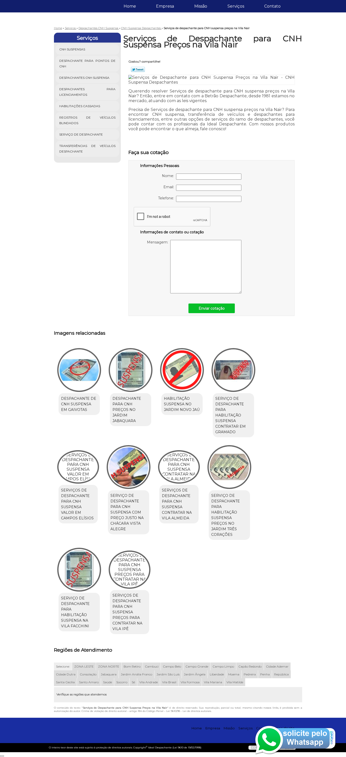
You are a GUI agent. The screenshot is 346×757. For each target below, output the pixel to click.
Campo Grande (196, 666)
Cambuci (152, 666)
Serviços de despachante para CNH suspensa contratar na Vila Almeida (177, 504)
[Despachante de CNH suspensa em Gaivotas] (79, 370)
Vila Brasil (169, 682)
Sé (133, 682)
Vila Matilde (234, 682)
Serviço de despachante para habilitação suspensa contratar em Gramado (230, 415)
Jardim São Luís (168, 674)
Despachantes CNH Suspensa (84, 78)
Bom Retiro (132, 666)
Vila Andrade (148, 682)
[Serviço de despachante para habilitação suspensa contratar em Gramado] (233, 370)
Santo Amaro (89, 682)
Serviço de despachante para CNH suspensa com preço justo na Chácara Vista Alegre (127, 512)
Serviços (235, 6)
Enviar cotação (212, 308)
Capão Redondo (250, 666)
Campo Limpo (223, 666)
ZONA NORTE (108, 666)
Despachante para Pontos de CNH (87, 63)
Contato (272, 6)
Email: (169, 187)
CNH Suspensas (72, 49)
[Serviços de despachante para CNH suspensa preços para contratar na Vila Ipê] (129, 570)
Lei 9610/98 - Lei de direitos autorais (188, 711)
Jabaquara (109, 674)
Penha (265, 674)
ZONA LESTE (84, 666)
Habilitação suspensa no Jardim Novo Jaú (182, 404)
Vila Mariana (213, 682)
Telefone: (167, 198)
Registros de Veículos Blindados (87, 120)
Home (130, 6)
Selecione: (63, 666)
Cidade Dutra (65, 674)
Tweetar (138, 69)
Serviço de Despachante (81, 134)
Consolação (88, 674)
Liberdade (217, 674)
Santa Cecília (65, 682)
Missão (200, 6)
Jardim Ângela (194, 674)
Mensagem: (158, 242)
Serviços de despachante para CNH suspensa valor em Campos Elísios (77, 504)
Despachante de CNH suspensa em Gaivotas (78, 404)
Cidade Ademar (277, 666)
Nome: (169, 176)
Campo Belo (172, 666)
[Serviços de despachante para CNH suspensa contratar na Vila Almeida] (179, 467)
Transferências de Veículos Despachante (87, 148)
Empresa (165, 6)
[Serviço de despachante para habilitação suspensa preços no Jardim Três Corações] (229, 467)
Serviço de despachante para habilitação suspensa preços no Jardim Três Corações (225, 515)
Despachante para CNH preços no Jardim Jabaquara (126, 409)
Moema (233, 674)
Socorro (121, 682)
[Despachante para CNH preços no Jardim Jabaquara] (130, 370)
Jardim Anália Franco (136, 674)
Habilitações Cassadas (79, 106)
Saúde (107, 682)
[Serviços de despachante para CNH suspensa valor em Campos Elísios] (78, 467)
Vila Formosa (190, 682)
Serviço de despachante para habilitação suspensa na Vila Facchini (75, 612)
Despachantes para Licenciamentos (87, 92)
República (281, 674)
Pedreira (250, 674)
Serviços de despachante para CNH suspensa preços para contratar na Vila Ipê (127, 612)
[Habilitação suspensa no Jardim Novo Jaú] (182, 370)
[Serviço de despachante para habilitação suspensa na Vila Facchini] (79, 570)
